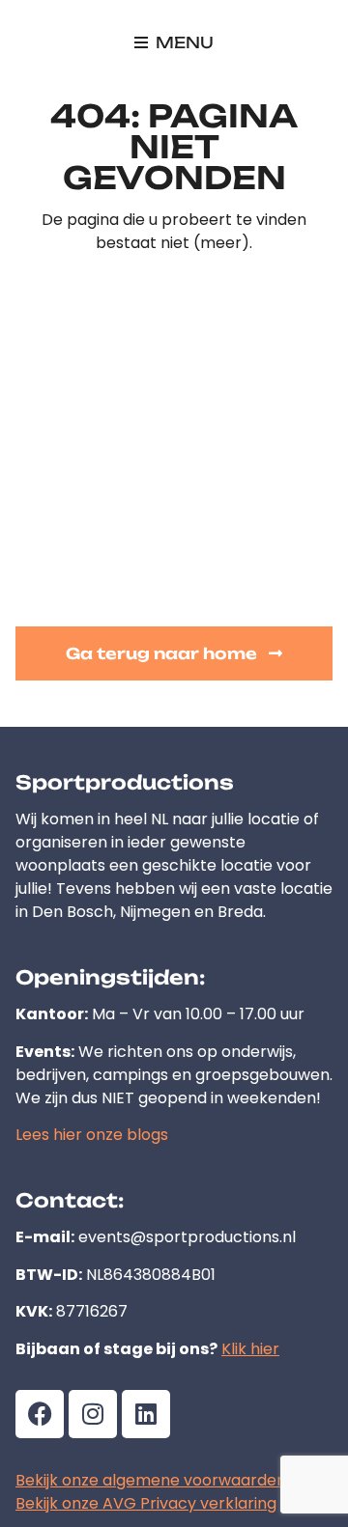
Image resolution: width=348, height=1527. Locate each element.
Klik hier (250, 1349)
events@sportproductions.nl (187, 1237)
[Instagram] (93, 1414)
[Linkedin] (146, 1414)
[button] (174, 42)
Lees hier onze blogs (91, 1135)
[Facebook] (39, 1414)
